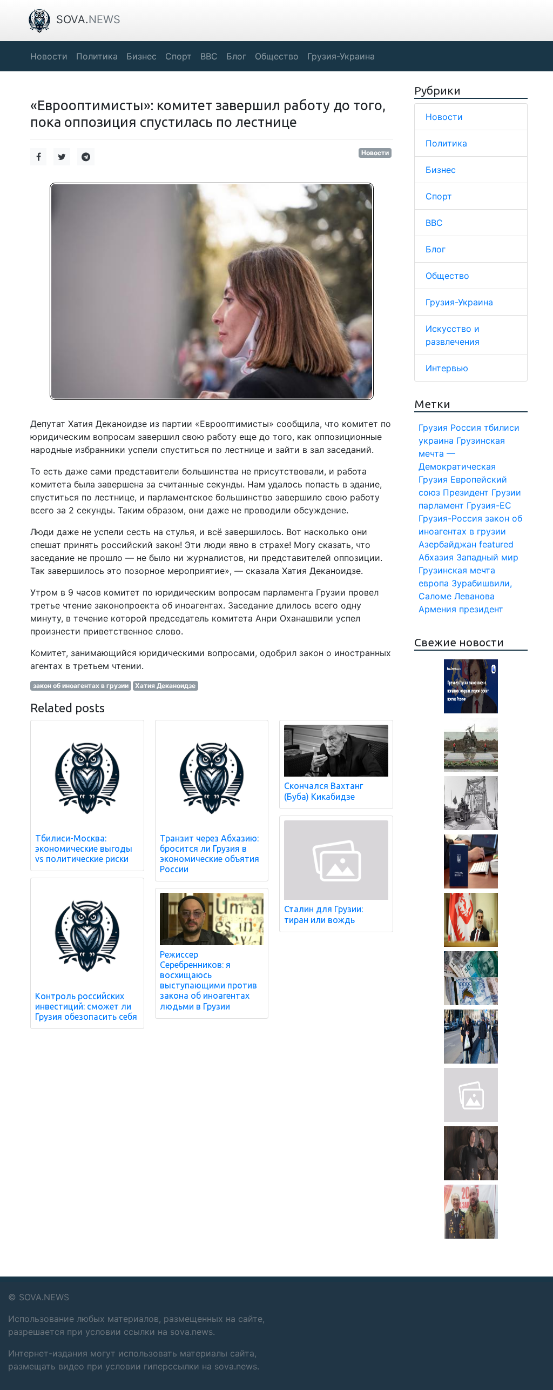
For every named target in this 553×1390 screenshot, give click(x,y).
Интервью (447, 368)
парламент (441, 505)
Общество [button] (277, 56)
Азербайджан (447, 544)
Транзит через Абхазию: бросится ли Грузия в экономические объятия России (209, 853)
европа (434, 583)
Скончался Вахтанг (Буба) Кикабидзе (323, 791)
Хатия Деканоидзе (165, 685)
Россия (465, 427)
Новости (375, 153)
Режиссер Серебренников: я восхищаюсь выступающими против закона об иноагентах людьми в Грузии (208, 980)
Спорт (439, 196)
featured (496, 544)
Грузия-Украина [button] (341, 56)
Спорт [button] (178, 56)
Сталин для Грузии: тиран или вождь (323, 914)
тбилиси (502, 427)
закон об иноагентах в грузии (81, 685)
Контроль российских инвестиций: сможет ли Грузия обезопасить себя (86, 1006)
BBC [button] (209, 56)
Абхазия (436, 557)
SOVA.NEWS (44, 1297)
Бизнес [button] (141, 56)
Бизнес (441, 169)
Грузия (433, 427)
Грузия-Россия (450, 518)
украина (436, 440)
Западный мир (487, 557)
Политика (446, 143)
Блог (436, 249)
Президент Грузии (482, 492)
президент (481, 609)
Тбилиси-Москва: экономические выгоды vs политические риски (83, 848)
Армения (437, 609)
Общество (447, 275)
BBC (434, 222)
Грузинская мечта (457, 570)
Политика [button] (97, 56)
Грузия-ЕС (489, 505)
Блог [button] (236, 56)
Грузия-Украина (459, 302)
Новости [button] (49, 56)
